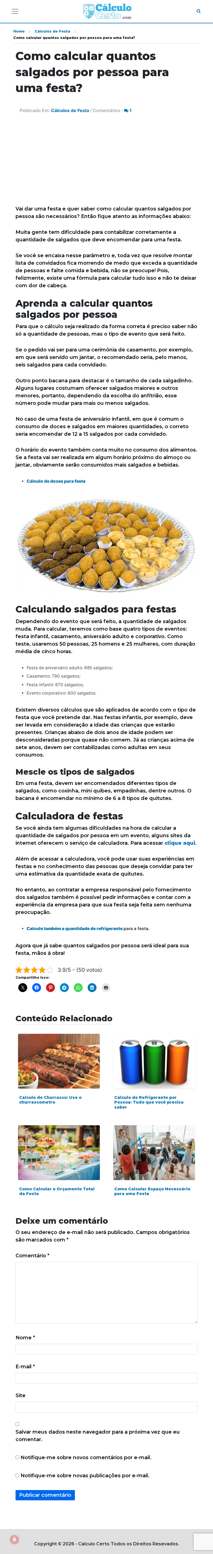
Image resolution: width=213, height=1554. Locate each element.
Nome (25, 1338)
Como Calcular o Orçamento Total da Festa (57, 1191)
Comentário (32, 1256)
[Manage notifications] (14, 1539)
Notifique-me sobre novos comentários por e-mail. (86, 1457)
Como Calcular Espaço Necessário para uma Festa (152, 1191)
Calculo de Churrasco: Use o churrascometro (50, 1100)
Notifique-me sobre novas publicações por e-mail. (85, 1476)
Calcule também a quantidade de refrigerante (75, 928)
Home (19, 31)
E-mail (25, 1367)
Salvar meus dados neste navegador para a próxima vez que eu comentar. (98, 1436)
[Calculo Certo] (107, 11)
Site (21, 1395)
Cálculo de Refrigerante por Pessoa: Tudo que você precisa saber (149, 1102)
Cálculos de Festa (52, 31)
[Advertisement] (106, 163)
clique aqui (179, 843)
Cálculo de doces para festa (56, 481)
